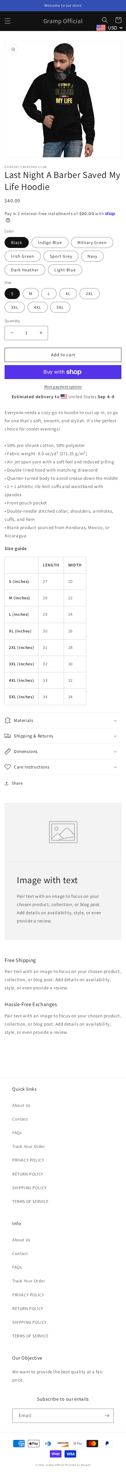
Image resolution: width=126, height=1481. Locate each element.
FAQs (17, 1132)
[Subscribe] (106, 1416)
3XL (14, 307)
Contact (20, 1119)
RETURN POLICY (27, 1174)
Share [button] (17, 783)
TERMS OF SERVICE (30, 1201)
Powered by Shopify (78, 1464)
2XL (89, 293)
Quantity (12, 320)
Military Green (92, 242)
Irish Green (22, 256)
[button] (7, 21)
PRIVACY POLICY (28, 1160)
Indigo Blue (50, 242)
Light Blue (65, 270)
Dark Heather (25, 270)
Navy (92, 256)
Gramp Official (55, 1464)
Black (16, 242)
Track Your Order (28, 1146)
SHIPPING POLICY (29, 1187)
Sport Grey (61, 256)
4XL (37, 307)
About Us (21, 1105)
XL (68, 293)
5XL (60, 307)
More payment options (63, 386)
